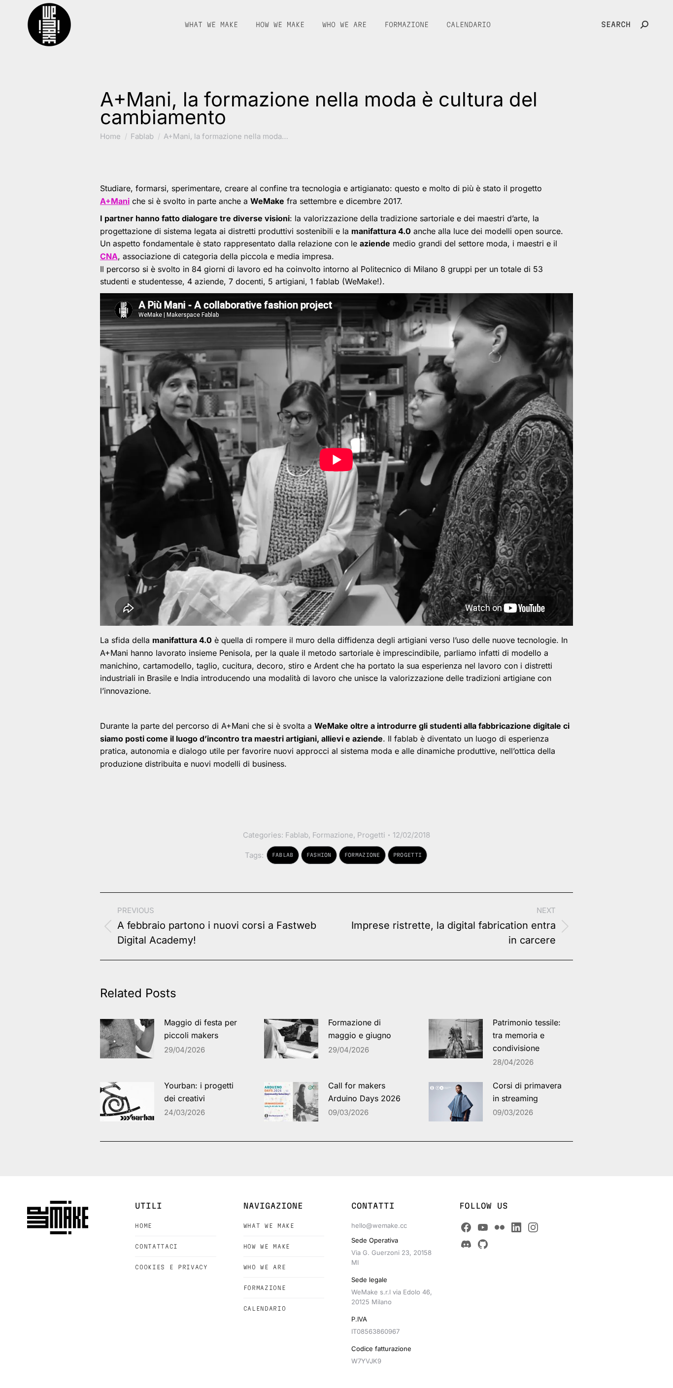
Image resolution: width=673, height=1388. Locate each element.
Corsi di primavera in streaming (527, 1092)
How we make (266, 1246)
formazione (362, 855)
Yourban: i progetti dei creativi (199, 1092)
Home (143, 1225)
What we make (269, 1225)
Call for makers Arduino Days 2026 (364, 1092)
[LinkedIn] (516, 1227)
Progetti (371, 835)
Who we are (264, 1267)
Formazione (332, 835)
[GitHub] (483, 1244)
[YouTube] (483, 1227)
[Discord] (466, 1244)
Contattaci (156, 1246)
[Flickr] (499, 1227)
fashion (319, 855)
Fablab (296, 835)
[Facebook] (466, 1227)
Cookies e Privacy (171, 1267)
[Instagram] (533, 1227)
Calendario (264, 1308)
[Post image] (127, 1038)
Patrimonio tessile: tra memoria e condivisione (527, 1034)
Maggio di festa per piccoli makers (200, 1028)
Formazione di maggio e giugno (359, 1028)
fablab (283, 855)
